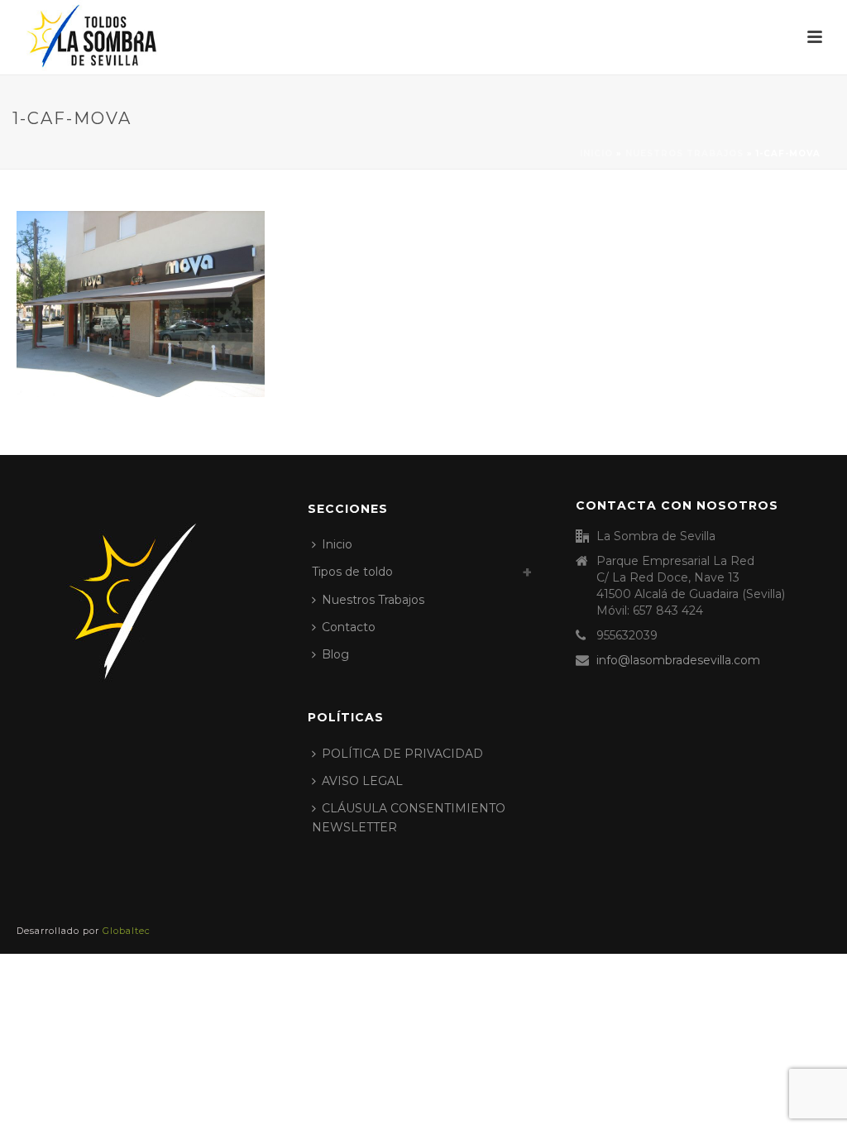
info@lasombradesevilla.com (678, 660)
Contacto (349, 627)
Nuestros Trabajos (684, 153)
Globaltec (127, 930)
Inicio (596, 153)
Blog (335, 654)
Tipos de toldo (352, 571)
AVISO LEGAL (362, 780)
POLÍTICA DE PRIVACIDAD (402, 753)
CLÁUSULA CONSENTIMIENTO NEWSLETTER (408, 818)
